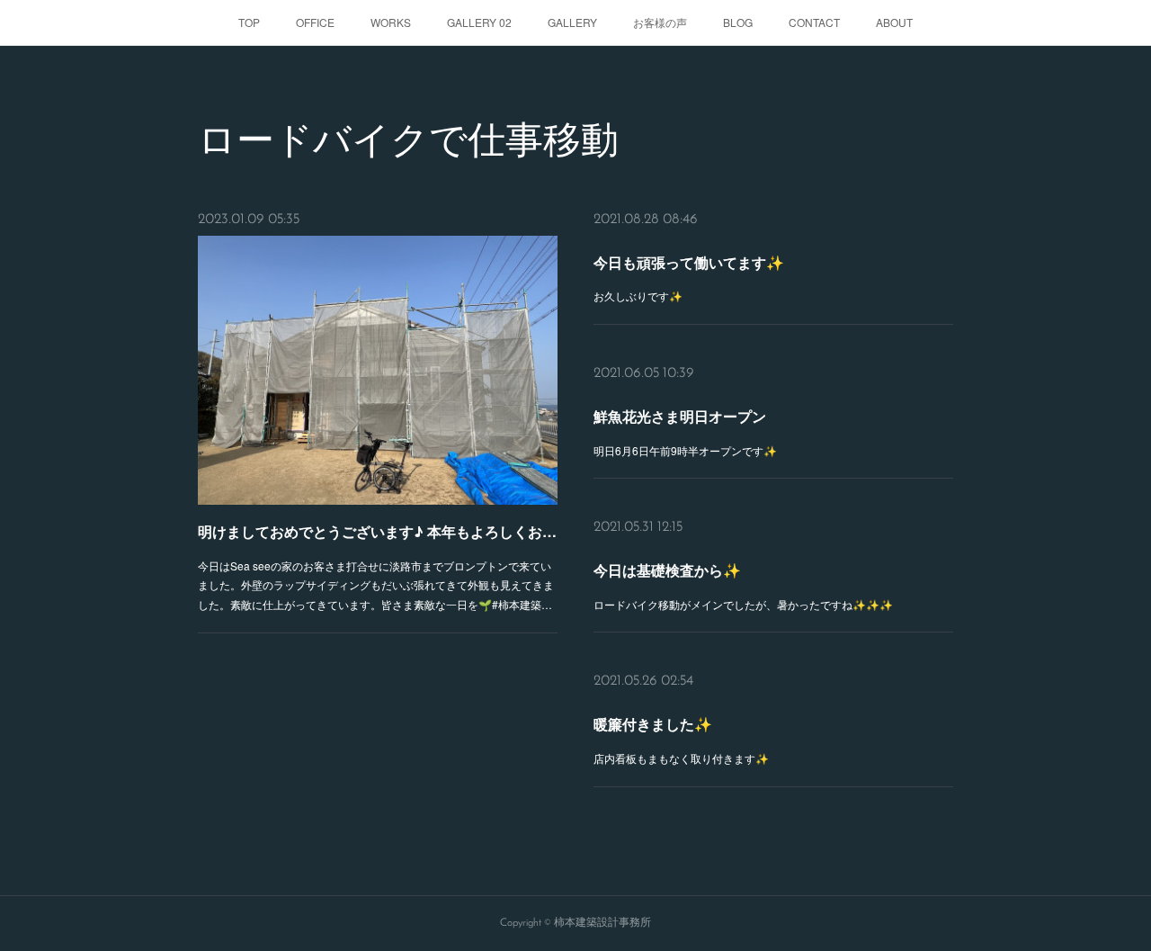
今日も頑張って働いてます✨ (688, 262)
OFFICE (315, 22)
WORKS (390, 22)
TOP (249, 22)
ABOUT (894, 22)
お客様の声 (660, 22)
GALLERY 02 (479, 22)
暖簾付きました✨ (652, 723)
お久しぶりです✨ (638, 295)
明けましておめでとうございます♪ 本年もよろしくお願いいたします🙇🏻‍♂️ (378, 531)
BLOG (738, 22)
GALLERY (572, 22)
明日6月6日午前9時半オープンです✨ (685, 450)
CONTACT (814, 22)
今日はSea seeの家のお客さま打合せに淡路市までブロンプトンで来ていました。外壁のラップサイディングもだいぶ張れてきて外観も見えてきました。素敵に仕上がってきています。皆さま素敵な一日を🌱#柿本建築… (376, 585)
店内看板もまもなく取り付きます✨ (681, 758)
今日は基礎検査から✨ (667, 570)
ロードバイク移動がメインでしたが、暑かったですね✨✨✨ (743, 604)
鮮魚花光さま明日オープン (679, 416)
